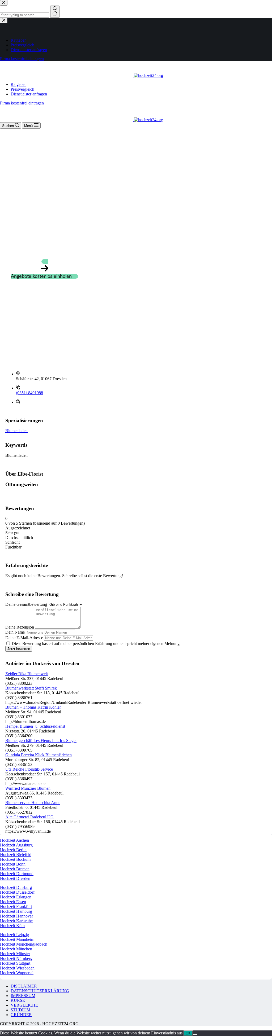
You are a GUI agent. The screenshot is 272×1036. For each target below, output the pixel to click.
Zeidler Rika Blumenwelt (26, 673)
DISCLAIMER (24, 986)
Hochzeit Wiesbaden (17, 968)
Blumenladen (16, 430)
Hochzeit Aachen (14, 840)
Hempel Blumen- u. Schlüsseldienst (35, 726)
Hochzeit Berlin (13, 850)
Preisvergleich (22, 89)
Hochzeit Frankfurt (16, 906)
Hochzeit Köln (12, 925)
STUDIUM (20, 1010)
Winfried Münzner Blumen (27, 788)
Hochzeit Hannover (16, 916)
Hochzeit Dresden (15, 878)
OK (188, 1033)
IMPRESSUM (23, 995)
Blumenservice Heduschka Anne (32, 802)
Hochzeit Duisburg (16, 887)
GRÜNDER (21, 1014)
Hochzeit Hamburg (16, 911)
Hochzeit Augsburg (16, 845)
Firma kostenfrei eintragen (22, 103)
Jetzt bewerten (18, 649)
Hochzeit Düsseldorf (17, 892)
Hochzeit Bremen (14, 869)
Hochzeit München (16, 949)
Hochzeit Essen (13, 901)
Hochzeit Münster (15, 953)
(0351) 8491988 (29, 392)
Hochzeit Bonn (13, 864)
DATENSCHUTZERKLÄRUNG (40, 991)
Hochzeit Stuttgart (15, 963)
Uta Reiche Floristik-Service (29, 769)
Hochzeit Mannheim (17, 939)
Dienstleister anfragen (29, 94)
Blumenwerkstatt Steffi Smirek (31, 688)
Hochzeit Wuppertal (16, 973)
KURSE (18, 1000)
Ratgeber (18, 84)
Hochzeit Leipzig (14, 934)
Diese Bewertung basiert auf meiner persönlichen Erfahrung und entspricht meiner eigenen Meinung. (96, 643)
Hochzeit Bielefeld (15, 854)
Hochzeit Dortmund (16, 873)
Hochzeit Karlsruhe (16, 921)
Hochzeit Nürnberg (16, 958)
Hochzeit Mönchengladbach (23, 944)
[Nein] (195, 1034)
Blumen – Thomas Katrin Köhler (33, 707)
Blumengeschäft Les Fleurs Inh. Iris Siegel (40, 740)
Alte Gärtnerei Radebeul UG (29, 817)
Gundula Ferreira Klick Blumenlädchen (38, 755)
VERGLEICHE (24, 1005)
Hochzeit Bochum (15, 859)
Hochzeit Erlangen (15, 897)
